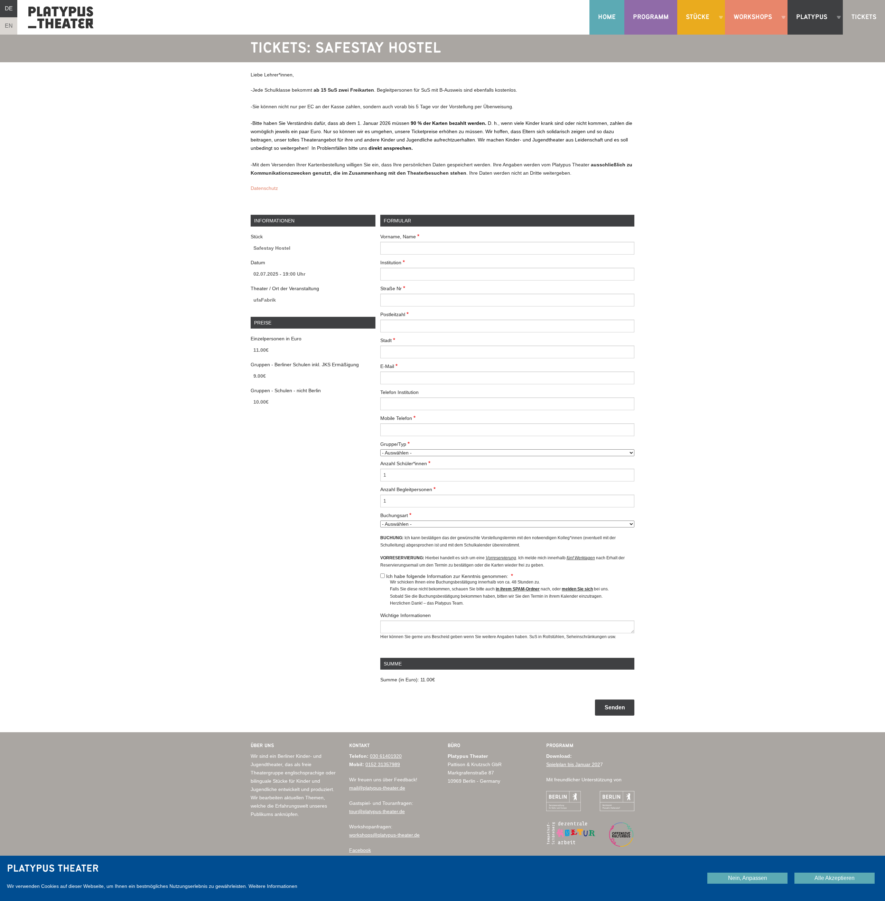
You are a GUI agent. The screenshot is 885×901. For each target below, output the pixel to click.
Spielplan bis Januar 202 (573, 764)
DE (9, 8)
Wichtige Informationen (405, 615)
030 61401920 (386, 756)
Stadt (386, 340)
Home (607, 17)
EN (9, 26)
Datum (258, 262)
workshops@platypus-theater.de (384, 835)
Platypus (809, 24)
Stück (257, 236)
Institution (390, 262)
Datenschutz (264, 188)
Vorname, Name (398, 236)
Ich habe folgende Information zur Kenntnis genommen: (448, 576)
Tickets (863, 17)
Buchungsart (394, 515)
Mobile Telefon (396, 418)
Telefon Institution (399, 392)
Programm (651, 17)
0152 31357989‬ (382, 764)
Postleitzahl (392, 314)
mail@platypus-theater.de (377, 788)
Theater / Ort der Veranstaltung (285, 288)
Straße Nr (391, 288)
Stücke (695, 24)
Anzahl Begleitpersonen (406, 489)
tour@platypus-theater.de (377, 811)
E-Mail (387, 366)
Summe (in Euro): (399, 679)
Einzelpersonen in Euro (276, 338)
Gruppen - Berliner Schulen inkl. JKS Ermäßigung (305, 364)
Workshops (750, 24)
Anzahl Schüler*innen (403, 463)
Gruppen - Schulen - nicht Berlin (286, 390)
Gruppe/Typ (393, 444)
